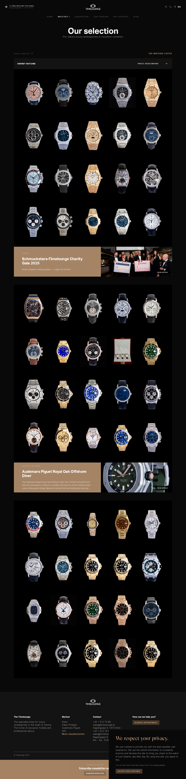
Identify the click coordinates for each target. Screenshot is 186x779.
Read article (162, 272)
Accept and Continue (129, 771)
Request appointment (146, 723)
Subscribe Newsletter (95, 773)
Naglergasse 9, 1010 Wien (107, 727)
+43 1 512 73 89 (102, 721)
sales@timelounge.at (104, 724)
